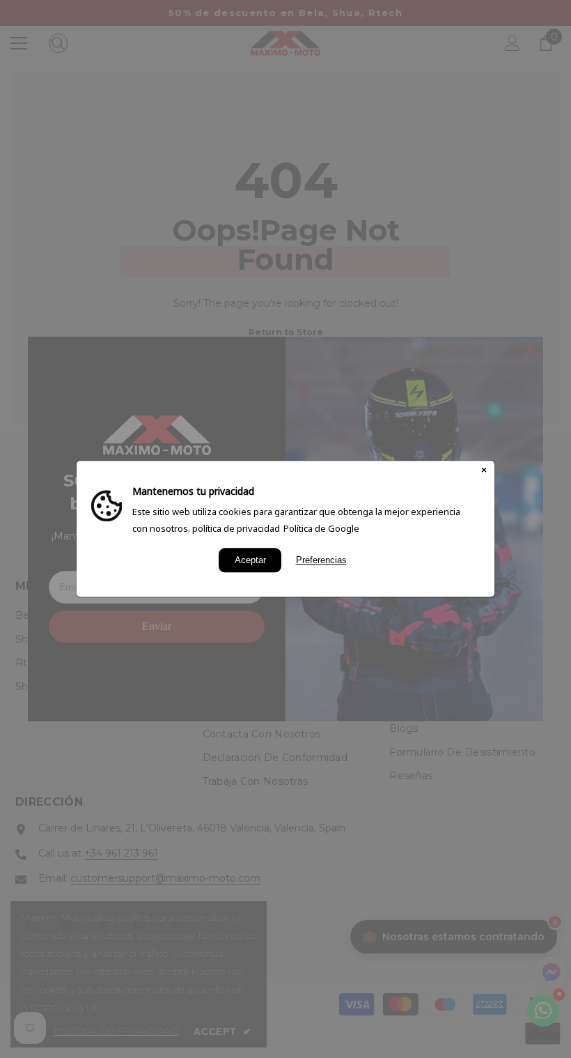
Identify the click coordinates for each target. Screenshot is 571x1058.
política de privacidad (236, 528)
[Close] (484, 471)
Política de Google (321, 528)
